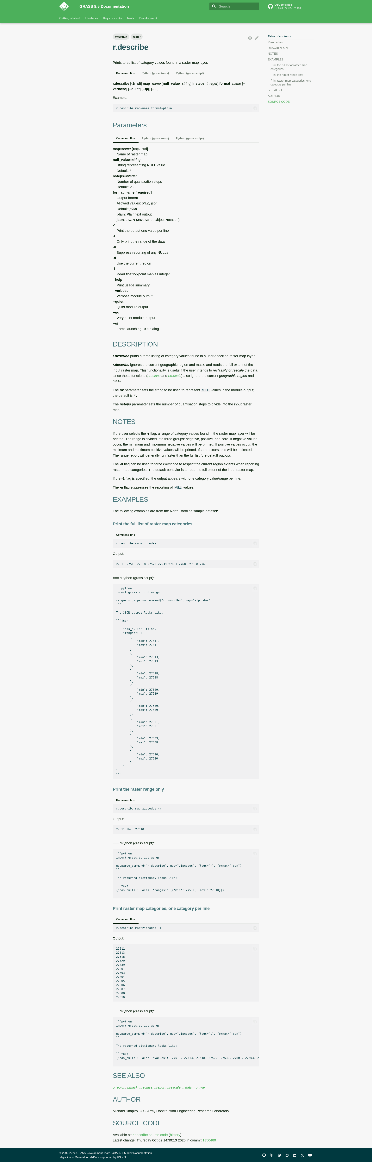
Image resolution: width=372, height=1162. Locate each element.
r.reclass (153, 376)
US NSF (122, 1157)
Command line (125, 73)
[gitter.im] (271, 1155)
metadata (121, 36)
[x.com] (302, 1155)
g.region (119, 1087)
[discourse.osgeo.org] (287, 1155)
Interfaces (91, 18)
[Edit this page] (256, 38)
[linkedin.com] (294, 1155)
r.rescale (174, 376)
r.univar (199, 1087)
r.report (159, 1087)
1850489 (209, 1140)
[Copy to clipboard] (254, 108)
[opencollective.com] (264, 1155)
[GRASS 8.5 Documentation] (66, 6)
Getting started (69, 18)
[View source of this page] (249, 38)
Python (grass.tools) (155, 73)
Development (148, 18)
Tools (130, 18)
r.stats (187, 1087)
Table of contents (279, 36)
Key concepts (112, 18)
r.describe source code (150, 1135)
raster (136, 36)
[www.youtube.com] (310, 1155)
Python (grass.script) (190, 73)
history (175, 1135)
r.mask (132, 1087)
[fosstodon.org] (279, 1155)
